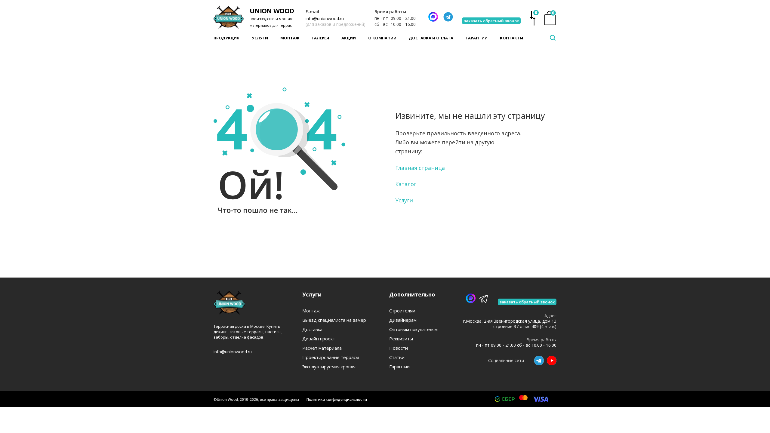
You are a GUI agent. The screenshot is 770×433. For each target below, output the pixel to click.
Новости (398, 348)
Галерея (320, 38)
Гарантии (477, 38)
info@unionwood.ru (325, 18)
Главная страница (420, 167)
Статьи (397, 357)
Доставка (312, 329)
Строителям (402, 311)
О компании (382, 38)
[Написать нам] (433, 17)
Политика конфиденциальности (336, 399)
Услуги (260, 38)
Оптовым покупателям (413, 329)
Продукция (226, 38)
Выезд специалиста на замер (334, 320)
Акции (348, 38)
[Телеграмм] (448, 17)
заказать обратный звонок (491, 20)
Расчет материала (322, 348)
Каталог (405, 184)
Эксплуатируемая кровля (329, 367)
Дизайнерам (403, 320)
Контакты (511, 38)
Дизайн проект (318, 339)
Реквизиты (401, 339)
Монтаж (289, 38)
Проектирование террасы (330, 357)
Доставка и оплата (431, 38)
